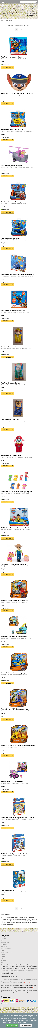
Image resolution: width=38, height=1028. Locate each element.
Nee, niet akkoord (26, 1025)
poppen (3, 954)
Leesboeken (4, 944)
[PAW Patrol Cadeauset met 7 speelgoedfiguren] (18, 481)
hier (33, 987)
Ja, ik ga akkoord (12, 1025)
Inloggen (3, 13)
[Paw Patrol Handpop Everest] (19, 372)
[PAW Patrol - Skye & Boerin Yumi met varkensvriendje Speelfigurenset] (18, 553)
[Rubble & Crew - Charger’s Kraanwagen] (19, 589)
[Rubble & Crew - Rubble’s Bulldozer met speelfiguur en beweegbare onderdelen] (19, 734)
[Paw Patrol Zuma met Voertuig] (18, 191)
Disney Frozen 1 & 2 (6, 952)
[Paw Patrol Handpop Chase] (18, 408)
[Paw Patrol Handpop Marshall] (19, 444)
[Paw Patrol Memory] (19, 879)
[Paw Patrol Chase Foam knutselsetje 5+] (19, 299)
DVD (2, 940)
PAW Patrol (9, 20)
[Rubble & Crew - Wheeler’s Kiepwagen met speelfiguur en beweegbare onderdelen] (19, 662)
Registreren (10, 13)
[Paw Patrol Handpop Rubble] (18, 336)
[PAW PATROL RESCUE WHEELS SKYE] (18, 770)
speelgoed (3, 956)
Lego (2, 958)
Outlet (2, 950)
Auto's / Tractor (5, 942)
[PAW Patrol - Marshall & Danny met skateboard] (19, 517)
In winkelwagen (8, 67)
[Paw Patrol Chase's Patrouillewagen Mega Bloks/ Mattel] (18, 263)
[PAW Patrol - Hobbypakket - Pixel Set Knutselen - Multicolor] (18, 843)
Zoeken (35, 2)
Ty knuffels (4, 938)
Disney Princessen (6, 948)
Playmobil (3, 960)
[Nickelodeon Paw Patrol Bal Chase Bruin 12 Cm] (19, 82)
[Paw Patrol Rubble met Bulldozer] (18, 118)
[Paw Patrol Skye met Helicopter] (19, 155)
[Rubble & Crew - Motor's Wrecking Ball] (18, 625)
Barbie (2, 962)
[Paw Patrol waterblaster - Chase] (18, 46)
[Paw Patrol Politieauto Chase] (19, 227)
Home (2, 20)
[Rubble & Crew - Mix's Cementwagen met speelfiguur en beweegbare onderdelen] (18, 698)
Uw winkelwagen (31, 13)
